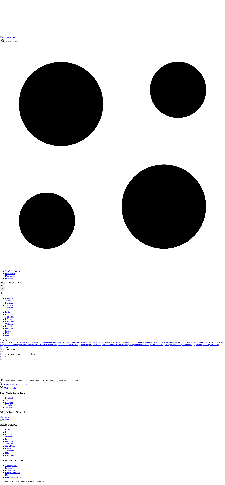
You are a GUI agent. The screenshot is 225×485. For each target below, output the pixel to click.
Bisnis (7, 314)
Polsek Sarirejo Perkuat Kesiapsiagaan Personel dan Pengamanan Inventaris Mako (34, 342)
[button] (112, 161)
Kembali (3, 356)
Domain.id (9, 278)
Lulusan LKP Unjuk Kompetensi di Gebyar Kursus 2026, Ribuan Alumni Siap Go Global (105, 342)
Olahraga (9, 324)
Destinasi (9, 328)
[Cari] (2, 41)
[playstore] (5, 420)
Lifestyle (8, 319)
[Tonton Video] (1, 294)
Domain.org (10, 276)
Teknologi (9, 317)
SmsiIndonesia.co (12, 271)
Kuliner (8, 333)
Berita (7, 312)
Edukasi (8, 326)
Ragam (8, 331)
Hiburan (8, 335)
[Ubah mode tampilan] (2, 287)
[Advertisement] (78, 18)
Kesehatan (9, 321)
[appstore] (4, 417)
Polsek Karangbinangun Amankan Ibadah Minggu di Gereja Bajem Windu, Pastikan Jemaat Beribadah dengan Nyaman (89, 345)
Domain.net (10, 273)
